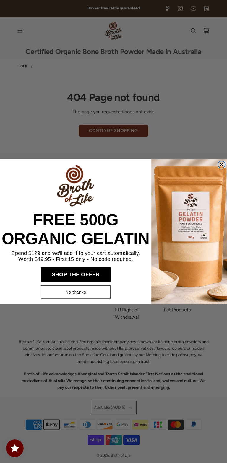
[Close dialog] (221, 164)
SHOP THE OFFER (76, 274)
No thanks (75, 292)
